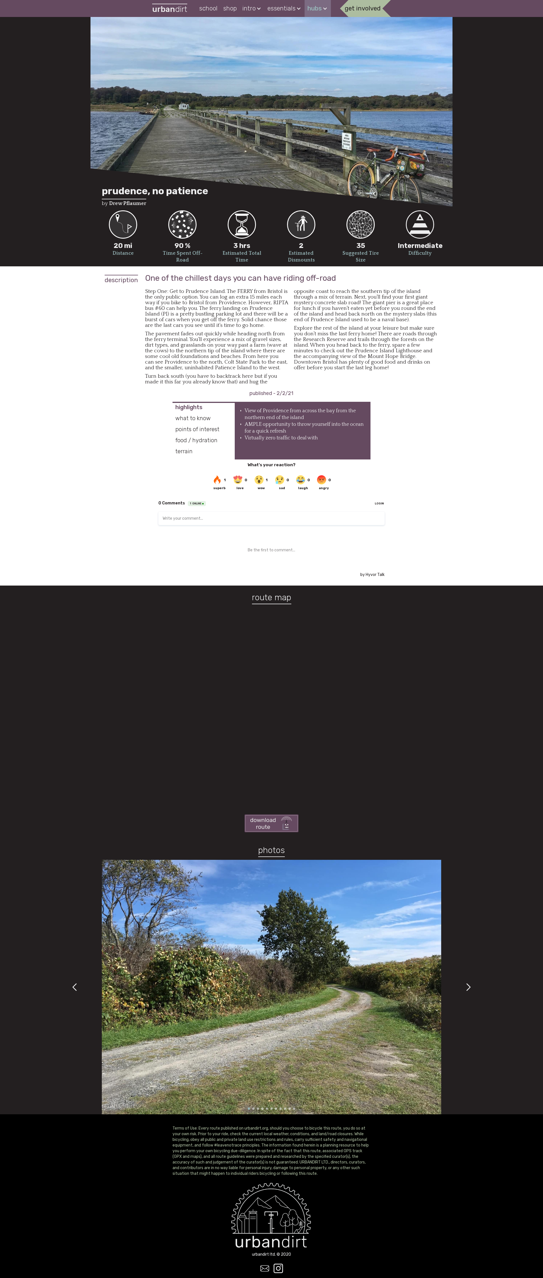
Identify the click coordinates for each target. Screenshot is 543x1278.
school (208, 8)
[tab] (204, 407)
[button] (252, 8)
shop (230, 8)
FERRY (245, 291)
